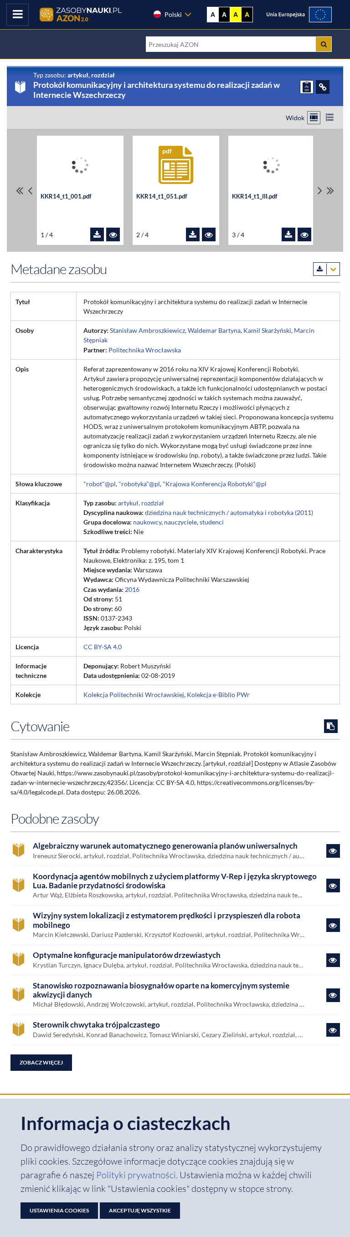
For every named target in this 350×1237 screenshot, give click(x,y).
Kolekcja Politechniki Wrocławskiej (133, 694)
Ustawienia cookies (59, 1210)
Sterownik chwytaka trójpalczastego (96, 1024)
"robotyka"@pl (139, 484)
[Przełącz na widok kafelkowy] (313, 117)
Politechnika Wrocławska (144, 350)
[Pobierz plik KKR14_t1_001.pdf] (97, 234)
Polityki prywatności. (138, 1175)
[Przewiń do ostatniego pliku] (330, 190)
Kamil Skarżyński (267, 330)
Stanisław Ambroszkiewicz (147, 330)
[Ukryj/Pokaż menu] (17, 15)
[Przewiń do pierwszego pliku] (19, 190)
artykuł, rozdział (141, 503)
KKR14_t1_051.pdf (161, 196)
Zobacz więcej (41, 1062)
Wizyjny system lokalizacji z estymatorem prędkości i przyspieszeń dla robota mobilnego (166, 920)
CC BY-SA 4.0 (102, 647)
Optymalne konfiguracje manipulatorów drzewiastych (127, 955)
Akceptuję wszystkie (140, 1210)
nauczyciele (180, 522)
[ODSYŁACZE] (322, 87)
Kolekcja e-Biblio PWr (218, 694)
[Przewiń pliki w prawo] (320, 190)
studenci (212, 522)
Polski (173, 14)
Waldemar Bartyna (214, 330)
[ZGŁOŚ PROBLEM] (307, 87)
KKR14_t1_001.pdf (66, 196)
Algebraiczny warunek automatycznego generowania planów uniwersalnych (165, 845)
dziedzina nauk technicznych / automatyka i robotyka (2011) (229, 512)
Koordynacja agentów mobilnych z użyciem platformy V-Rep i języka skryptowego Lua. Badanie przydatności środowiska (175, 881)
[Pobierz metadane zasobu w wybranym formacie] (326, 269)
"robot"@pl (99, 484)
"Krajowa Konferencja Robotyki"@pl (215, 484)
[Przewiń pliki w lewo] (30, 190)
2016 (132, 589)
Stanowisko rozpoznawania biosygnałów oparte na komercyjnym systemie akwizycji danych (161, 990)
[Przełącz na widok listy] (329, 117)
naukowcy (147, 522)
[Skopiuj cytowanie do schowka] (331, 726)
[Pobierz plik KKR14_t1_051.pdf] (193, 234)
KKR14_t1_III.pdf (255, 196)
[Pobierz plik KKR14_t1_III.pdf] (288, 234)
